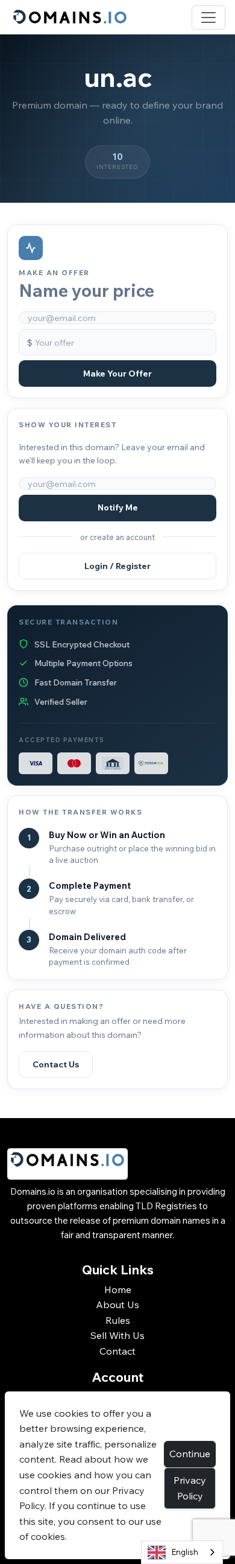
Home (117, 1289)
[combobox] (182, 1552)
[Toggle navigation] (208, 17)
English (185, 1552)
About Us (117, 1305)
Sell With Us (117, 1335)
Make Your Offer (117, 373)
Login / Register (117, 566)
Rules (117, 1320)
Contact (117, 1351)
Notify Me (118, 507)
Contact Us (56, 1064)
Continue (189, 1454)
